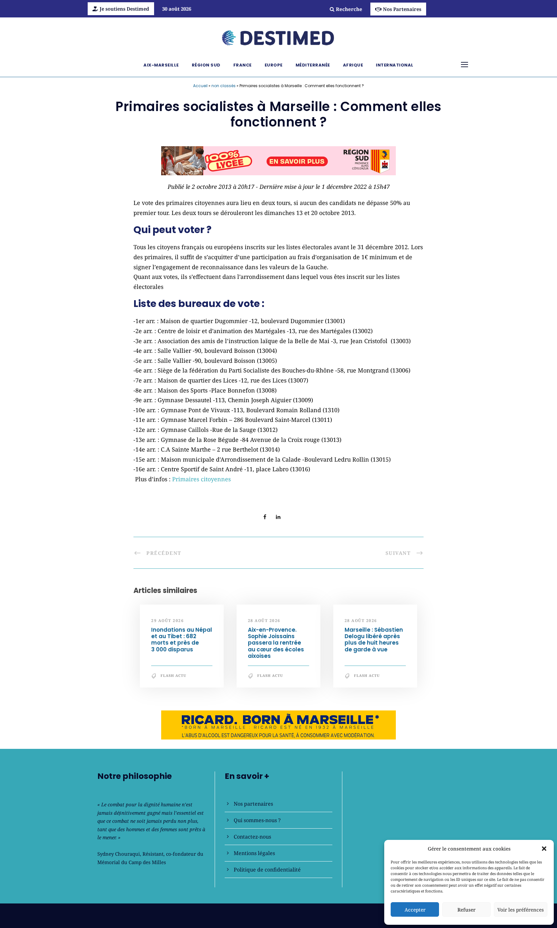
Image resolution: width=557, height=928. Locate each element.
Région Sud (206, 65)
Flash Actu (173, 675)
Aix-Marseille (161, 65)
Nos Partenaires (402, 9)
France (242, 65)
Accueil (200, 85)
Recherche (349, 9)
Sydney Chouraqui (118, 854)
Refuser (466, 909)
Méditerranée (313, 65)
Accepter (415, 909)
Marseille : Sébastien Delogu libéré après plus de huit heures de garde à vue (374, 639)
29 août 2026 (167, 620)
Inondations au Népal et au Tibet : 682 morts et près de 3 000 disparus (181, 639)
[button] (544, 848)
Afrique (353, 65)
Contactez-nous (252, 836)
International (395, 65)
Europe (274, 65)
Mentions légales (254, 853)
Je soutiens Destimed (124, 8)
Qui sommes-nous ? (257, 820)
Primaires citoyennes (201, 479)
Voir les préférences (520, 909)
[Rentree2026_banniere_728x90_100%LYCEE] (278, 160)
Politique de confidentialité (267, 869)
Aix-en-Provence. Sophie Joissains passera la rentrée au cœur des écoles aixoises (276, 643)
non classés (223, 85)
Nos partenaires (253, 803)
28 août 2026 (264, 620)
